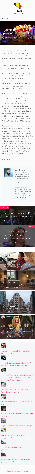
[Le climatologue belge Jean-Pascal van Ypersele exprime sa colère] (3, 385)
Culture (7, 159)
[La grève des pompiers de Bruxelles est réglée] (3, 422)
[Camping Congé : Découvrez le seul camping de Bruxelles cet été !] (3, 410)
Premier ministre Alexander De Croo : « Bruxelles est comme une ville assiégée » (17, 217)
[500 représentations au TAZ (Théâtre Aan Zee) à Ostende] (3, 398)
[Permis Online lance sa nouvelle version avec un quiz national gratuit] (17, 268)
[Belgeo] (17, 8)
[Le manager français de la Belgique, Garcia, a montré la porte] (3, 347)
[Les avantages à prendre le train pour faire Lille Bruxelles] (17, 313)
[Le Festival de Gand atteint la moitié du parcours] (3, 443)
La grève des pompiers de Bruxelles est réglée (17, 426)
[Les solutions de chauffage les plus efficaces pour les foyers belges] (17, 289)
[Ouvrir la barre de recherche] (32, 18)
